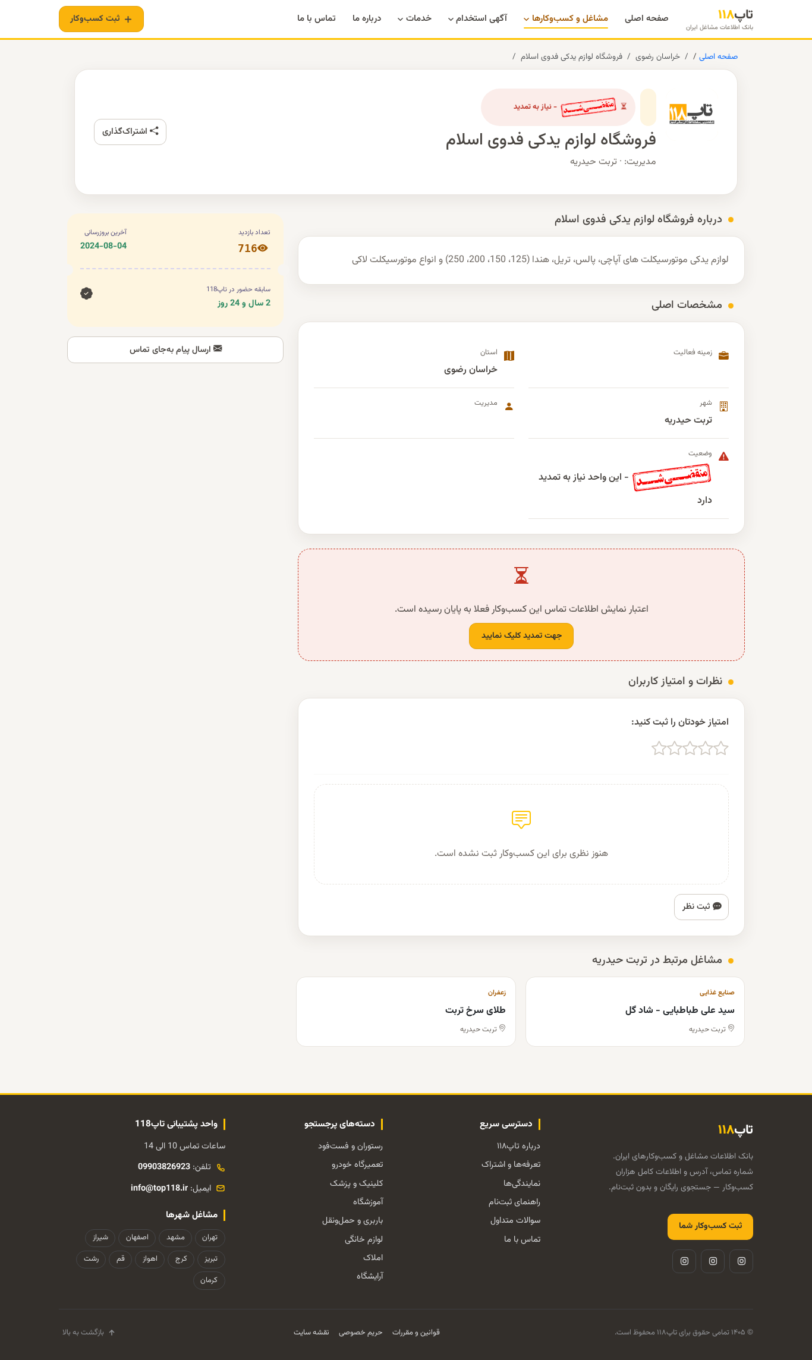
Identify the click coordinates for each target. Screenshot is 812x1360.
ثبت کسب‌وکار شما (710, 1226)
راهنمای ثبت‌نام (514, 1202)
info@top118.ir (159, 1188)
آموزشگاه (368, 1202)
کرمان (209, 1280)
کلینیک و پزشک (356, 1184)
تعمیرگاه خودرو (357, 1165)
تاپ (719, 19)
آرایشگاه (370, 1276)
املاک (373, 1258)
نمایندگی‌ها (521, 1184)
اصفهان (137, 1237)
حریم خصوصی (361, 1333)
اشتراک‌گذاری (126, 131)
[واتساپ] (684, 1261)
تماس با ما (522, 1239)
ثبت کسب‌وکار (95, 19)
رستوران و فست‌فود (350, 1146)
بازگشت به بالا (83, 1333)
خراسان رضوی (657, 57)
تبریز (211, 1259)
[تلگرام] (713, 1261)
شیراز (100, 1237)
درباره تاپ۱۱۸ (518, 1146)
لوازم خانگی (364, 1239)
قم (121, 1259)
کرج (181, 1259)
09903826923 (164, 1167)
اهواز (150, 1259)
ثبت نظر (697, 907)
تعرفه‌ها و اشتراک (510, 1165)
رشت (91, 1259)
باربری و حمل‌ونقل (352, 1220)
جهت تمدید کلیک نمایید (521, 636)
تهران (210, 1237)
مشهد (175, 1237)
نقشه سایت (311, 1333)
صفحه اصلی (717, 57)
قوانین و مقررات (416, 1333)
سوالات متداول (515, 1220)
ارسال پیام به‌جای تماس (171, 350)
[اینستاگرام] (741, 1261)
